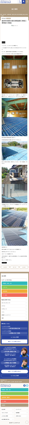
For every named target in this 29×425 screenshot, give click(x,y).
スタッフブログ (5, 412)
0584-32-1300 (15, 333)
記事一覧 (14, 267)
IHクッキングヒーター (6, 302)
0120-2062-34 (15, 328)
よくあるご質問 (15, 337)
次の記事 (23, 267)
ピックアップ (18, 409)
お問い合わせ (18, 416)
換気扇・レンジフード (6, 315)
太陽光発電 (9, 14)
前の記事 (5, 267)
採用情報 (17, 412)
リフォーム (5, 287)
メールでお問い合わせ (15, 341)
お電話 (20, 2)
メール (24, 2)
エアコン (3, 305)
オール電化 (5, 295)
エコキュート (4, 308)
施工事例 (4, 14)
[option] (14, 33)
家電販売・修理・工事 (7, 283)
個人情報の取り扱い (6, 419)
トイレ (3, 312)
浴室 (2, 318)
